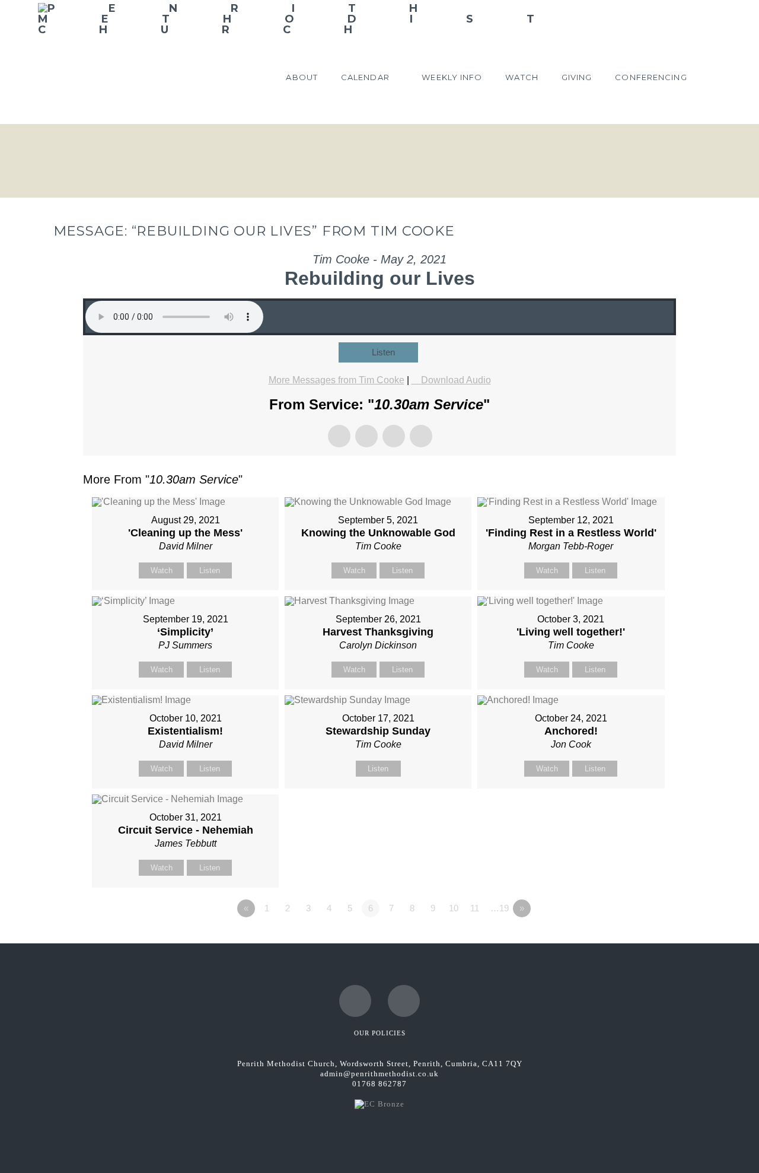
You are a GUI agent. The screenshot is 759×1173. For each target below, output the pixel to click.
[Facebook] (355, 1001)
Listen (383, 352)
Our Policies (380, 1033)
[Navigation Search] (710, 79)
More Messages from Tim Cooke (336, 380)
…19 (499, 908)
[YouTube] (404, 1001)
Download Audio (456, 380)
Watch (162, 570)
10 (453, 908)
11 (474, 908)
